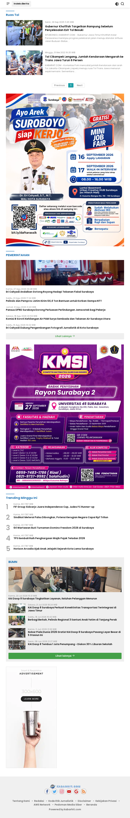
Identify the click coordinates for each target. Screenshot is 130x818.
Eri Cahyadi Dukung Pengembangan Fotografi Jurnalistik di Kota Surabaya (52, 327)
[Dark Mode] (117, 4)
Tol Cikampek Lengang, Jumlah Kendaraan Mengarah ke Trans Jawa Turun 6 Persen (84, 58)
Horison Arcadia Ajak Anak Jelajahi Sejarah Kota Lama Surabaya (54, 548)
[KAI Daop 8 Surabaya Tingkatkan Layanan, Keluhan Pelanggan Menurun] (65, 579)
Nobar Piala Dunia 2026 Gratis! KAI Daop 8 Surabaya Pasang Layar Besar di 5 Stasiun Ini (74, 633)
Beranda (91, 804)
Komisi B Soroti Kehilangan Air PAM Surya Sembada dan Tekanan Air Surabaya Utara (58, 318)
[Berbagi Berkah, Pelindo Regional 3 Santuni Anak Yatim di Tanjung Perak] (16, 620)
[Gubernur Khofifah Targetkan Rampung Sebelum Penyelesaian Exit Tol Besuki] (24, 32)
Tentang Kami (21, 801)
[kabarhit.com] (65, 786)
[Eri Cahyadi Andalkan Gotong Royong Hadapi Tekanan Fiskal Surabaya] (65, 272)
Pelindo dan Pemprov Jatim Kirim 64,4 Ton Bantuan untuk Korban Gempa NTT (54, 300)
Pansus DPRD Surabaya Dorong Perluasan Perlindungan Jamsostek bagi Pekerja (55, 309)
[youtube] (69, 791)
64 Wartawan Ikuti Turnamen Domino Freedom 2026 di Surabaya (54, 527)
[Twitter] (54, 791)
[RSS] (83, 791)
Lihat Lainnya (63, 336)
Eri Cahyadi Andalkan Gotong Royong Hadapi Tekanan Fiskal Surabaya (50, 291)
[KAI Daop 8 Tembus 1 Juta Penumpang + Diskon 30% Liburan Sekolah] (16, 645)
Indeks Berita (21, 3)
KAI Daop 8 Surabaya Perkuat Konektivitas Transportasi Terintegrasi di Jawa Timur (72, 609)
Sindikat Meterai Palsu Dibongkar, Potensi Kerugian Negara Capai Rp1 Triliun (61, 517)
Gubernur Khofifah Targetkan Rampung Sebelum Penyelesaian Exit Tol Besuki (79, 28)
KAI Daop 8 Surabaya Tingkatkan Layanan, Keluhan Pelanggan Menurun (52, 598)
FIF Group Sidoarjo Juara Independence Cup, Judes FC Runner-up (54, 506)
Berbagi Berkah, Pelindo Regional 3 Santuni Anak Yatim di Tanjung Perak (72, 619)
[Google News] (76, 791)
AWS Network (42, 804)
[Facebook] (47, 791)
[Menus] (8, 4)
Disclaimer (84, 801)
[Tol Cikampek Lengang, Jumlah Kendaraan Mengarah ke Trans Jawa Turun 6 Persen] (24, 63)
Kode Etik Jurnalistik (60, 801)
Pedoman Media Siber (68, 804)
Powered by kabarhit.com (65, 809)
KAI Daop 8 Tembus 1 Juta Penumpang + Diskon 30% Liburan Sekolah (70, 644)
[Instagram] (62, 791)
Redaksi (39, 801)
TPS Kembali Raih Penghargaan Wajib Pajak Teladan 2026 (49, 538)
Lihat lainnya (64, 656)
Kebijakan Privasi (106, 801)
